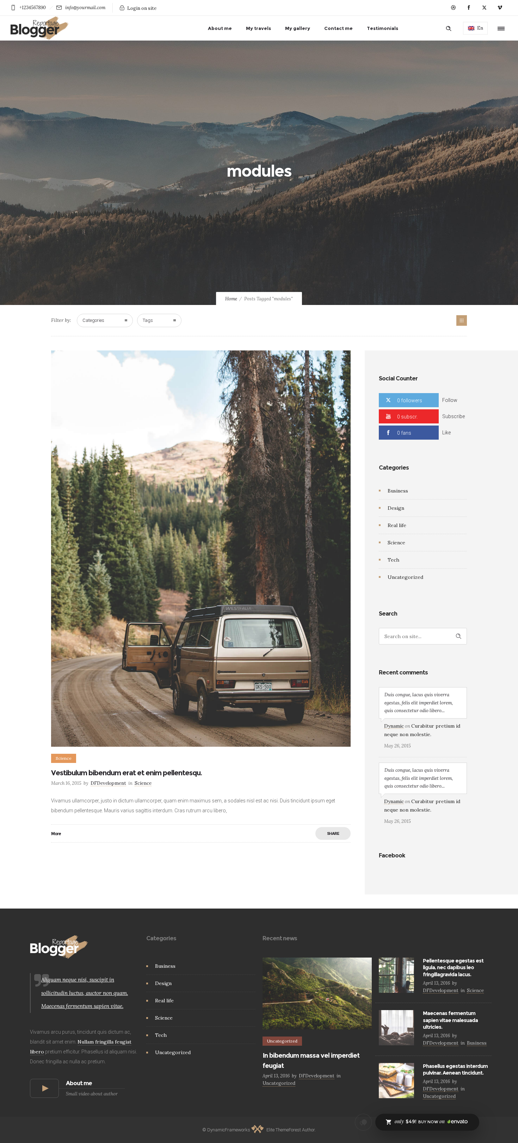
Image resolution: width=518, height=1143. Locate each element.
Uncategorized (405, 577)
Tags (148, 320)
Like (446, 432)
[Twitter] (484, 8)
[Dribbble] (453, 8)
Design (396, 508)
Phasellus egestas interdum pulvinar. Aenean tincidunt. (455, 1069)
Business (398, 491)
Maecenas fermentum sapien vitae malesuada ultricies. (450, 1020)
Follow (449, 400)
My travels (258, 28)
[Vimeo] (499, 8)
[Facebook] (468, 8)
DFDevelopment (108, 783)
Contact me (338, 28)
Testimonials (382, 28)
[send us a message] (363, 1122)
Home (231, 299)
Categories (93, 320)
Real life (397, 525)
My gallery (297, 28)
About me (220, 28)
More (56, 833)
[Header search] (448, 28)
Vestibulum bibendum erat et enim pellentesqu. (126, 773)
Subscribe (453, 416)
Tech (393, 560)
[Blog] (461, 320)
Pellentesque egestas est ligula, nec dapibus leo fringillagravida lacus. (453, 967)
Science (396, 542)
